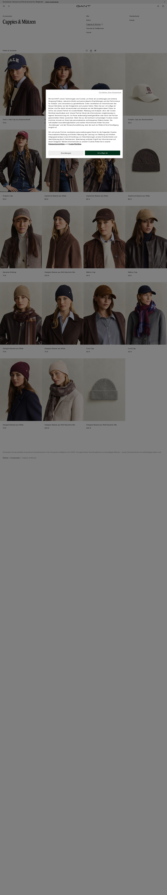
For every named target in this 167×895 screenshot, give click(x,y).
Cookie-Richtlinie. (74, 144)
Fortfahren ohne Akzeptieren (110, 92)
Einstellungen (66, 153)
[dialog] (84, 123)
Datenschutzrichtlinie (56, 144)
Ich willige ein (102, 153)
